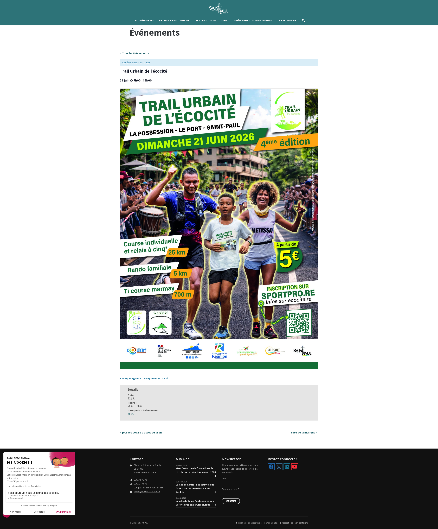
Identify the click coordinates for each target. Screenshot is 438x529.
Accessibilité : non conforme (295, 522)
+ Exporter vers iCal (156, 378)
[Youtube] (295, 467)
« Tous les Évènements (134, 53)
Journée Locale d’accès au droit (141, 432)
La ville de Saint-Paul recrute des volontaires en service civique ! (195, 502)
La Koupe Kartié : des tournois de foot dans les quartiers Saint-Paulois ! (195, 488)
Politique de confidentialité (249, 522)
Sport (131, 413)
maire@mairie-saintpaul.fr (147, 491)
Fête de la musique (304, 432)
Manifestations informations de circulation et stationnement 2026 (196, 470)
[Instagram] (279, 467)
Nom (224, 478)
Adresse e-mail (230, 489)
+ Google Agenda (130, 378)
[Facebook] (271, 467)
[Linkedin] (287, 467)
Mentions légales (271, 522)
